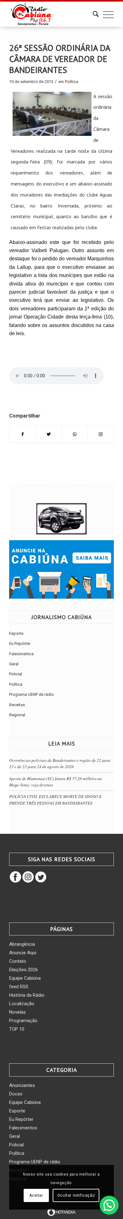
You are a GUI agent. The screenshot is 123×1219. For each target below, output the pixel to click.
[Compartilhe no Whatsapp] (74, 434)
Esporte (16, 633)
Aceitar (36, 1195)
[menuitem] (92, 14)
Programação (23, 1020)
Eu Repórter (19, 643)
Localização (21, 1003)
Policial (15, 674)
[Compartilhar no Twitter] (49, 434)
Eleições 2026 (23, 969)
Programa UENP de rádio (31, 694)
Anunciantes (22, 1085)
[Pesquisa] (92, 14)
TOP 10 (16, 1029)
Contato (17, 961)
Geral (14, 664)
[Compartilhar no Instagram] (100, 434)
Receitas (17, 704)
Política (71, 81)
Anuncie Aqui (22, 953)
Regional (17, 714)
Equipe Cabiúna (25, 978)
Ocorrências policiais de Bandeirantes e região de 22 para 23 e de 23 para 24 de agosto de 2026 (59, 763)
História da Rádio (26, 995)
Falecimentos (21, 653)
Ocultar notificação (76, 1195)
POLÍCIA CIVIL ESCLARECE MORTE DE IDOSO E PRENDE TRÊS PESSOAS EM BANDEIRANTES (55, 799)
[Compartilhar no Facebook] (22, 434)
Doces (15, 1094)
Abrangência (22, 944)
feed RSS (18, 986)
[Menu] (105, 14)
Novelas (17, 1012)
